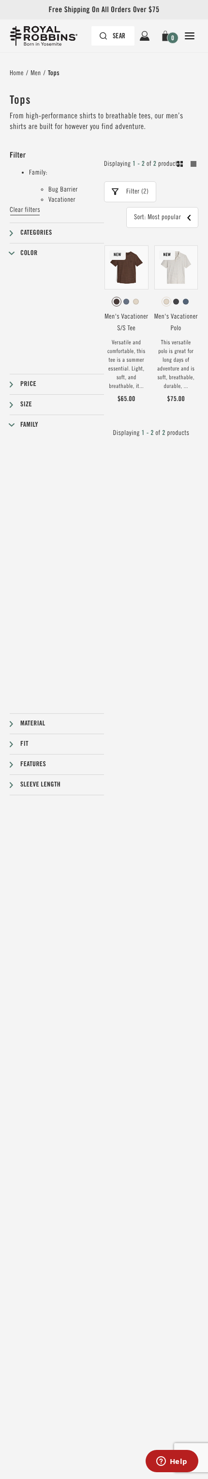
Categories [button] (36, 233)
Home (17, 73)
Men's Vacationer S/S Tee (126, 322)
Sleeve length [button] (40, 784)
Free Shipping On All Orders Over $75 (103, 9)
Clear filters (25, 210)
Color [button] (29, 253)
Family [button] (29, 425)
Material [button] (32, 723)
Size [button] (26, 404)
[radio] (116, 301)
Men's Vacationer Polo (176, 322)
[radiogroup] (126, 301)
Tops (53, 73)
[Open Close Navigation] (189, 36)
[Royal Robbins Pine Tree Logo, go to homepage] (48, 36)
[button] (167, 36)
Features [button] (33, 764)
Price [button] (28, 384)
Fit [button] (24, 744)
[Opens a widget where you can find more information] (171, 1462)
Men (35, 73)
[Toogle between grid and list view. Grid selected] (186, 165)
